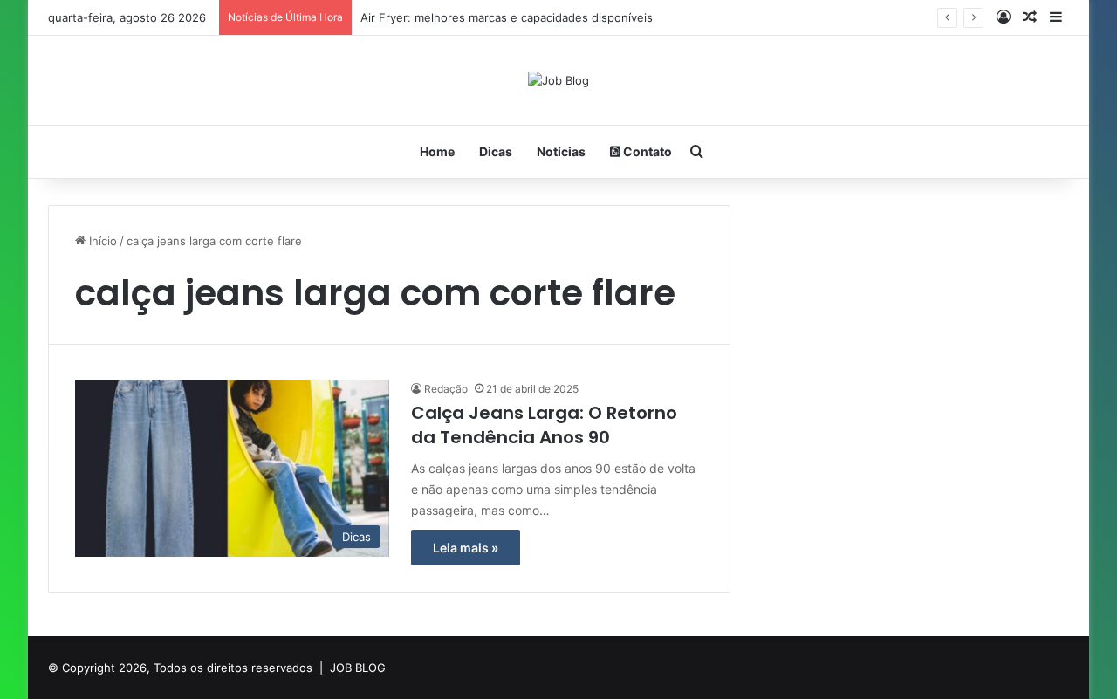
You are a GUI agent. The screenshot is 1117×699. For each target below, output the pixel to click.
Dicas (495, 151)
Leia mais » (465, 547)
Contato (646, 151)
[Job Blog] (558, 80)
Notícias (561, 151)
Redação (446, 388)
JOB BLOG (358, 668)
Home (437, 151)
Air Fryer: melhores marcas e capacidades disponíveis (506, 17)
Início (101, 241)
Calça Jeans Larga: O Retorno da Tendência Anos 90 (544, 425)
